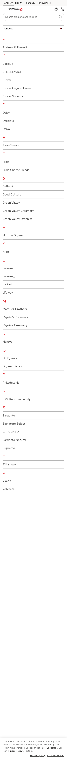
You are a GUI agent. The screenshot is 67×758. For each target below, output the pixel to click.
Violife (7, 481)
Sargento (9, 415)
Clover (7, 80)
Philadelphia (11, 383)
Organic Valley (12, 366)
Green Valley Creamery (18, 211)
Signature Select (14, 424)
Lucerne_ (9, 276)
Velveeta (8, 489)
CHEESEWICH (12, 72)
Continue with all (55, 755)
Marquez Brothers (15, 309)
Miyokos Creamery (15, 325)
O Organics (10, 358)
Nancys (7, 342)
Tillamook (9, 464)
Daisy (6, 113)
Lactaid (7, 284)
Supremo (9, 448)
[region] (33, 748)
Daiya (6, 129)
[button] (56, 9)
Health (18, 2)
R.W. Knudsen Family (16, 399)
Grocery (8, 2)
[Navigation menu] (4, 9)
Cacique (8, 64)
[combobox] (33, 17)
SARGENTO (11, 432)
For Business (44, 2)
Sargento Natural (14, 440)
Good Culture (12, 194)
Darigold (8, 121)
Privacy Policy (15, 751)
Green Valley (11, 203)
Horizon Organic (13, 235)
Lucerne (8, 268)
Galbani (8, 186)
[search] (60, 17)
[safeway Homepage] (15, 9)
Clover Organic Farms (17, 88)
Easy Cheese (11, 145)
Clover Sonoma (13, 96)
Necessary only (37, 755)
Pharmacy (30, 2)
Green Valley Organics (17, 219)
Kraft (6, 252)
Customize (52, 747)
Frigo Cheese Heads (16, 170)
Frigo (6, 162)
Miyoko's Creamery (15, 317)
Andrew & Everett (15, 47)
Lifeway (8, 293)
